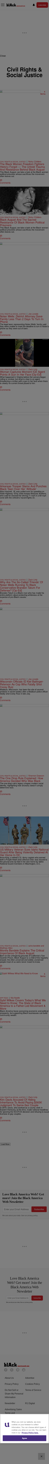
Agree (24, 1438)
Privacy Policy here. (30, 1432)
